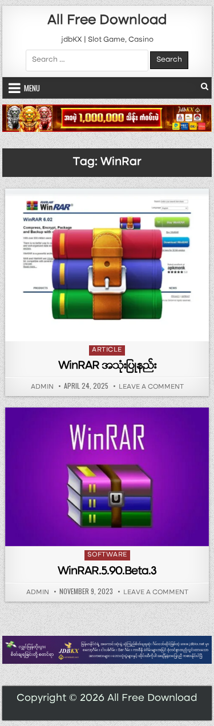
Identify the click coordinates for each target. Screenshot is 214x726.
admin (42, 387)
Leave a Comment (151, 387)
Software (107, 555)
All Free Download (107, 21)
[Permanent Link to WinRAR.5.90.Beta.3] (107, 477)
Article (107, 350)
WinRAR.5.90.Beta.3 (107, 571)
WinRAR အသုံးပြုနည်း (107, 366)
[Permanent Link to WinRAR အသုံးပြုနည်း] (107, 264)
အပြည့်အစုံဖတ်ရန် (110, 326)
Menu (32, 88)
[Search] (204, 88)
